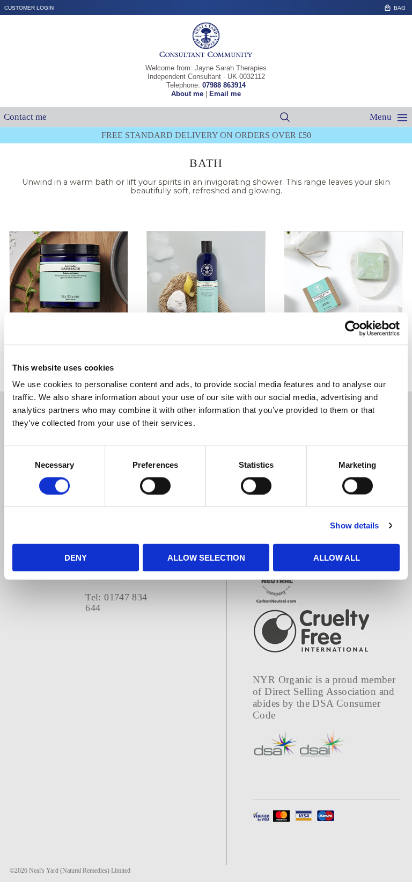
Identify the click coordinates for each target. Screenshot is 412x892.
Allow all (336, 557)
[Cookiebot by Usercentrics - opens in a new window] (353, 328)
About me (187, 94)
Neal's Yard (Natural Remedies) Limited (79, 870)
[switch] (155, 485)
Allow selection (206, 557)
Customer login (29, 8)
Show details (354, 525)
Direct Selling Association (321, 691)
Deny (75, 557)
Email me (225, 94)
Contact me (25, 117)
